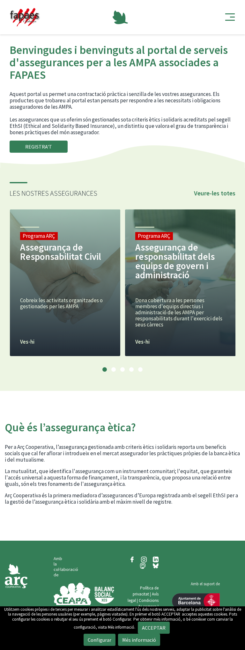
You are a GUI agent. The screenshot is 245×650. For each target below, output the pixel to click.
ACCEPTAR (170, 614)
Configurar (99, 640)
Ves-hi (27, 342)
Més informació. (121, 627)
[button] (104, 369)
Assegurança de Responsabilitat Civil (60, 252)
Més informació (139, 640)
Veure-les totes (214, 193)
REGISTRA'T (38, 146)
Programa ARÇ (39, 235)
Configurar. (122, 619)
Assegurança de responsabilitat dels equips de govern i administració (175, 261)
